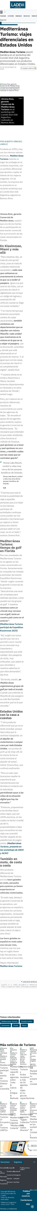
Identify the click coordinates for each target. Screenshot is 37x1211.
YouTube (16, 1182)
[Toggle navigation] (4, 12)
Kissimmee (5, 1025)
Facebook (16, 1171)
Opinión (9, 1179)
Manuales (19, 16)
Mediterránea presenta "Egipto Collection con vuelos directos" (26, 1122)
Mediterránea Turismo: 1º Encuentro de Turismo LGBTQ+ (6, 1122)
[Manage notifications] (32, 1206)
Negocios (27, 16)
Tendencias (11, 1171)
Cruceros (10, 1175)
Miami (24, 1025)
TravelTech (4, 1184)
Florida (15, 1025)
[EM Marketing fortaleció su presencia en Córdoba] (33, 1056)
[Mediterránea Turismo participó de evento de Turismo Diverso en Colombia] (3, 1055)
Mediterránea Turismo (11, 966)
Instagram (17, 1175)
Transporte (11, 1168)
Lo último (11, 16)
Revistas (10, 1182)
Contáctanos (26, 1200)
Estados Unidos (26, 1021)
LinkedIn (16, 1179)
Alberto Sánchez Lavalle (11, 142)
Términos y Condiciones (8, 1209)
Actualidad (4, 1168)
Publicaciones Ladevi (25, 1168)
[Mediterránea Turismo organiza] (13, 1108)
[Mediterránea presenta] (23, 1107)
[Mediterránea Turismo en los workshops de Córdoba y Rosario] (33, 1109)
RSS (28, 1204)
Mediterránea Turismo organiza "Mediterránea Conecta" (17, 1122)
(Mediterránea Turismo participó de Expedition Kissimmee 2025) (11, 627)
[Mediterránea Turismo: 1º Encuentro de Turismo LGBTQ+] (3, 1107)
